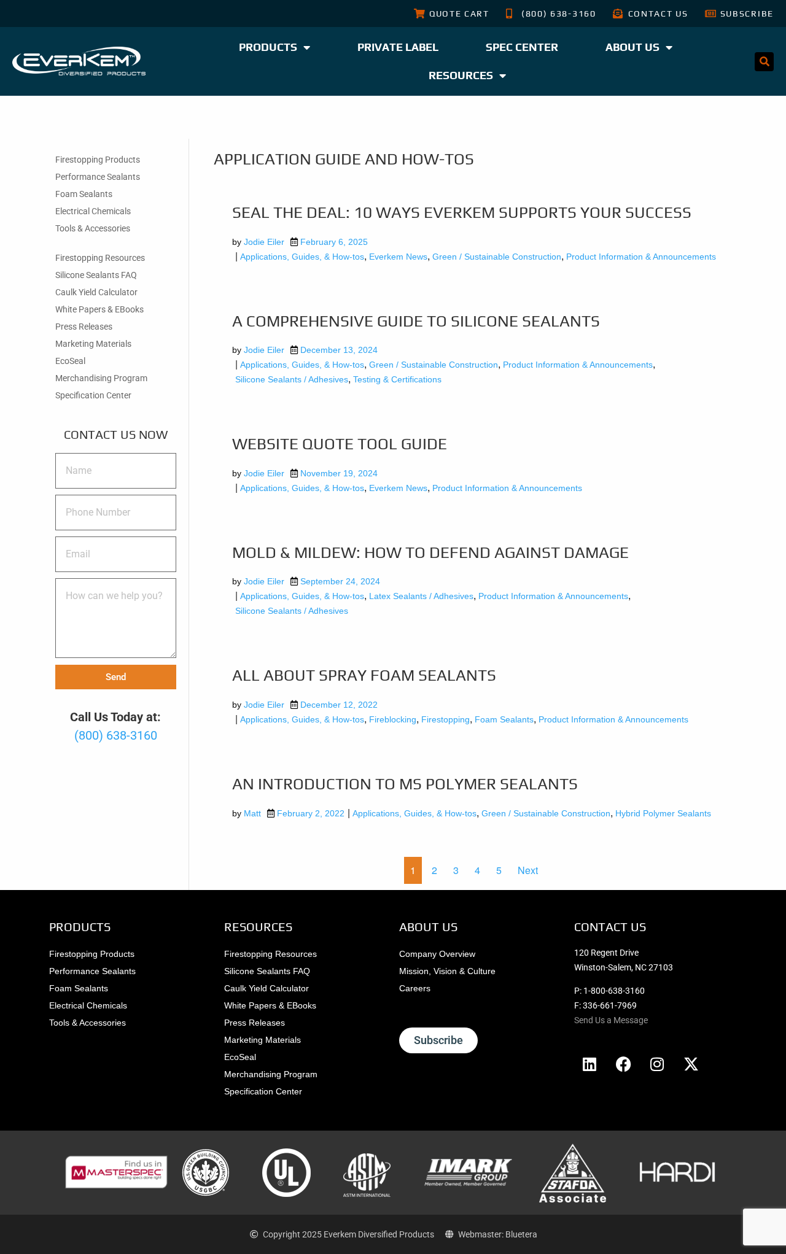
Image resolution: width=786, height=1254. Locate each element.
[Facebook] (623, 1063)
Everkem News (398, 256)
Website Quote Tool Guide (339, 444)
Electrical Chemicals (93, 211)
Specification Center (93, 395)
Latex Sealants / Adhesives (421, 596)
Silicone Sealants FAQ (96, 275)
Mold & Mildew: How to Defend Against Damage (430, 552)
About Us (632, 47)
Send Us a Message (611, 1020)
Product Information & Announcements (641, 256)
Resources (461, 75)
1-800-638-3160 (614, 991)
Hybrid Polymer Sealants (663, 813)
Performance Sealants (97, 177)
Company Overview (437, 954)
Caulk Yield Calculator (96, 292)
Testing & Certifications (397, 379)
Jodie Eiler (264, 242)
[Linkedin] (589, 1063)
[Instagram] (657, 1063)
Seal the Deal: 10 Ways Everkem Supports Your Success (461, 212)
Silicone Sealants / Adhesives (291, 379)
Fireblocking (392, 719)
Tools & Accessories (92, 228)
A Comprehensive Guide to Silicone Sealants (416, 321)
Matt (252, 813)
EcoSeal (70, 361)
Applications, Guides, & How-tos (302, 256)
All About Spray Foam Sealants (364, 675)
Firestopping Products (97, 159)
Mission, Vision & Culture (447, 971)
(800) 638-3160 (115, 735)
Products (268, 47)
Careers (414, 988)
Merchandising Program (101, 378)
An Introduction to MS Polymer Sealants (405, 784)
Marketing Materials (93, 344)
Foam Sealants (83, 194)
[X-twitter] (690, 1063)
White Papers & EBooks (99, 309)
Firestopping (445, 719)
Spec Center (522, 47)
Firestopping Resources (100, 258)
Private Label (397, 47)
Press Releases (83, 326)
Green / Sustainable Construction (496, 256)
